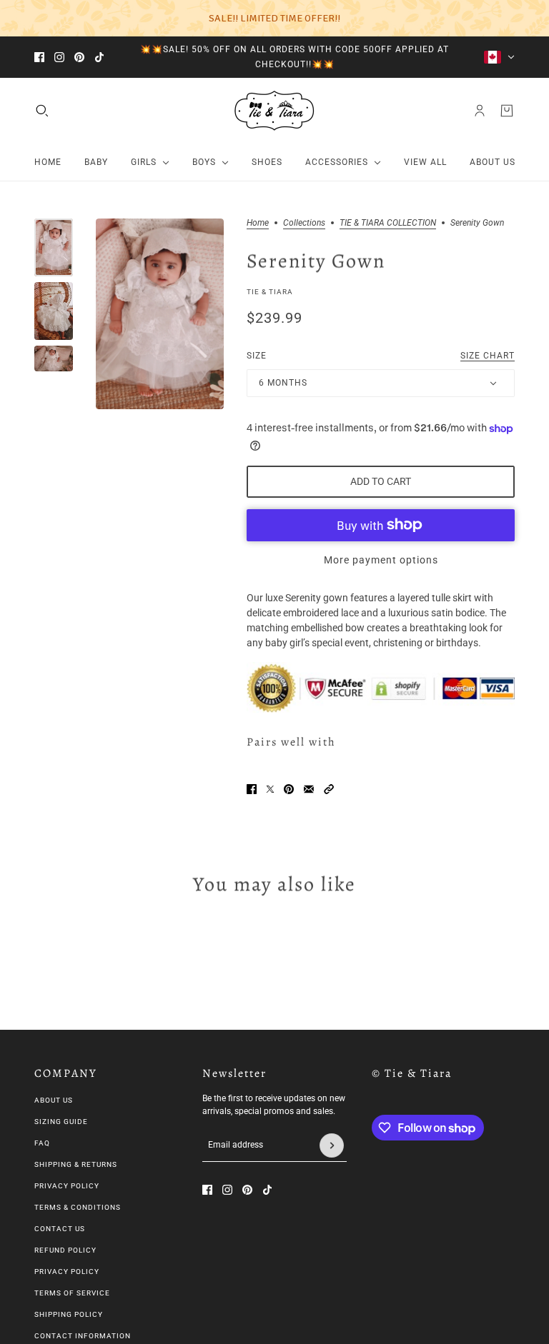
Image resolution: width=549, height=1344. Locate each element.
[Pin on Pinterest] (289, 789)
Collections (304, 223)
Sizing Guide (61, 1121)
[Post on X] (270, 789)
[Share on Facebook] (251, 789)
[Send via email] (309, 789)
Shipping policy (68, 1314)
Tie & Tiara (270, 292)
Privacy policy (66, 1271)
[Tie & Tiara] (274, 110)
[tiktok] (99, 57)
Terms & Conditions (77, 1207)
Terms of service (72, 1293)
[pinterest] (79, 57)
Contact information (82, 1336)
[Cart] (507, 111)
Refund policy (65, 1250)
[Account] (480, 111)
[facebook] (39, 57)
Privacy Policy (66, 1186)
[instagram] (59, 57)
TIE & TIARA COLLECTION (388, 223)
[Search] (42, 111)
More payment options (381, 560)
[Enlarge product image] (160, 314)
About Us (53, 1100)
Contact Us (59, 1229)
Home (258, 223)
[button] (329, 789)
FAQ (42, 1143)
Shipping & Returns (75, 1164)
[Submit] (332, 1145)
